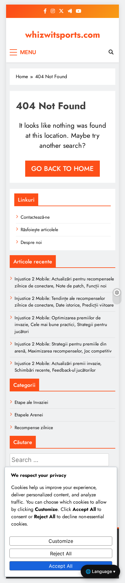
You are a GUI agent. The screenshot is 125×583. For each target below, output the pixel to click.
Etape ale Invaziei (31, 402)
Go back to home (62, 168)
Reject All (61, 553)
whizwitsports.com (62, 34)
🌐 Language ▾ (100, 571)
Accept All (61, 566)
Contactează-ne (35, 217)
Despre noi (31, 242)
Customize (61, 541)
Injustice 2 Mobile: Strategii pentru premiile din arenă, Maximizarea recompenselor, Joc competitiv (63, 347)
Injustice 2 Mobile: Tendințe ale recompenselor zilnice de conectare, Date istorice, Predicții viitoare (64, 301)
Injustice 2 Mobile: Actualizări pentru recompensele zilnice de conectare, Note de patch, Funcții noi (64, 282)
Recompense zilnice (34, 427)
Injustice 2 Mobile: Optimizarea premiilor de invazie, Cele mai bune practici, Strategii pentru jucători (61, 324)
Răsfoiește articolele (39, 229)
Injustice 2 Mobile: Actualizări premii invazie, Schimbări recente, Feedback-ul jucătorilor (58, 366)
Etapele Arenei (29, 414)
